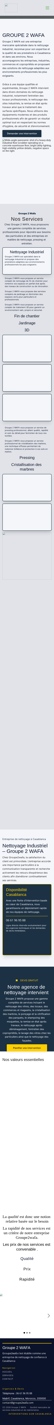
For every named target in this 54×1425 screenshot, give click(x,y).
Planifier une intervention (27, 1048)
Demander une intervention (22, 133)
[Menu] (47, 8)
